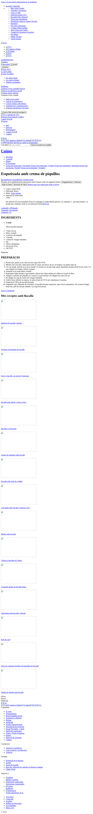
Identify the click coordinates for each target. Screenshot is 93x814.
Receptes (9, 157)
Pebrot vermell (12, 180)
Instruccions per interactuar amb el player (43, 185)
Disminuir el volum (20, 185)
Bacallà (4, 180)
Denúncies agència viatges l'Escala (24, 21)
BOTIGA (18, 143)
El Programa (10, 163)
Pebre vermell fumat (25, 180)
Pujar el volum (7, 185)
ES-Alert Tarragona (18, 26)
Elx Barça (14, 34)
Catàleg (21, 117)
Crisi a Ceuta (16, 13)
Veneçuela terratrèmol (19, 19)
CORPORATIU (7, 60)
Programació (13, 117)
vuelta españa (16, 39)
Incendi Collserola (13, 6)
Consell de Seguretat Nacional (22, 32)
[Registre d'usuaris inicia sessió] (14, 64)
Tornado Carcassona (18, 10)
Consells (9, 159)
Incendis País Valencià (19, 17)
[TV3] (10, 115)
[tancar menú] (4, 121)
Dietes (8, 161)
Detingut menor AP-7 (19, 15)
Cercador (4, 145)
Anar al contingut (30, 2)
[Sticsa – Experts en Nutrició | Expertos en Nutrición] (44, 204)
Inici (7, 125)
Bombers (14, 24)
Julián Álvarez (16, 37)
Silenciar (77, 182)
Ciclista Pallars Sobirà (19, 28)
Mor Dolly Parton (17, 8)
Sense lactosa (16, 193)
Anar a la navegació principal (12, 2)
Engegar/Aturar (67, 182)
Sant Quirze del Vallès (19, 30)
